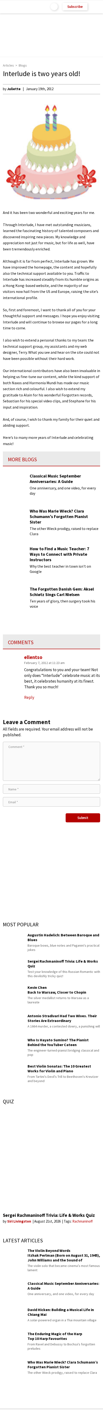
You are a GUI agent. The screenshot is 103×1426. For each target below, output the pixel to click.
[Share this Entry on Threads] (88, 1417)
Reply (29, 697)
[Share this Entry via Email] (13, 1417)
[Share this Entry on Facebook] (43, 1418)
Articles (8, 65)
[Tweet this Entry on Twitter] (59, 1417)
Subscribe (75, 6)
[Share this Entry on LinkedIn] (73, 1417)
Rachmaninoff (82, 1221)
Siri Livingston (19, 1221)
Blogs (23, 65)
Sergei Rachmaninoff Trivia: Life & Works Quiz (49, 1215)
